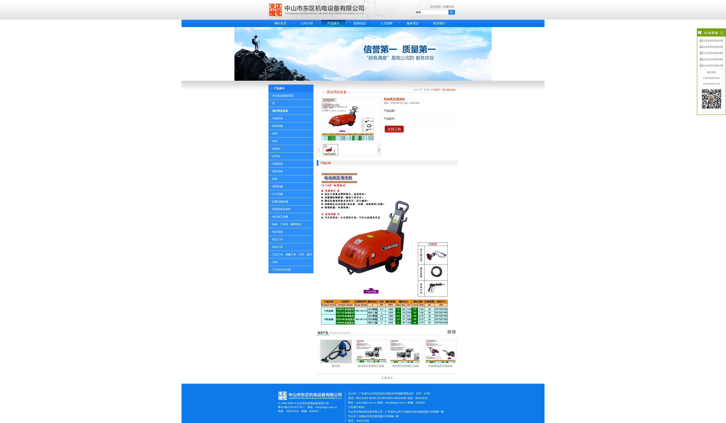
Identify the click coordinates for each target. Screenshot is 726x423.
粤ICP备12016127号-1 (291, 407)
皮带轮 (276, 156)
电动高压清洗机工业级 (371, 365)
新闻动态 (360, 23)
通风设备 (277, 171)
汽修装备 (277, 118)
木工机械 (277, 193)
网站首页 (280, 23)
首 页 (426, 89)
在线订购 (394, 129)
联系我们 (439, 23)
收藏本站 (449, 6)
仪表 (275, 261)
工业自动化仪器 (281, 269)
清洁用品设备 (280, 110)
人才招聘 (386, 23)
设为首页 (435, 6)
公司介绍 (307, 23)
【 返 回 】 (387, 377)
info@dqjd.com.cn (326, 407)
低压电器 (277, 231)
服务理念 (413, 23)
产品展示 (333, 23)
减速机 (276, 148)
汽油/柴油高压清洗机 (440, 365)
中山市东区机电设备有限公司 (316, 10)
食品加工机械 (280, 216)
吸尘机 (336, 365)
